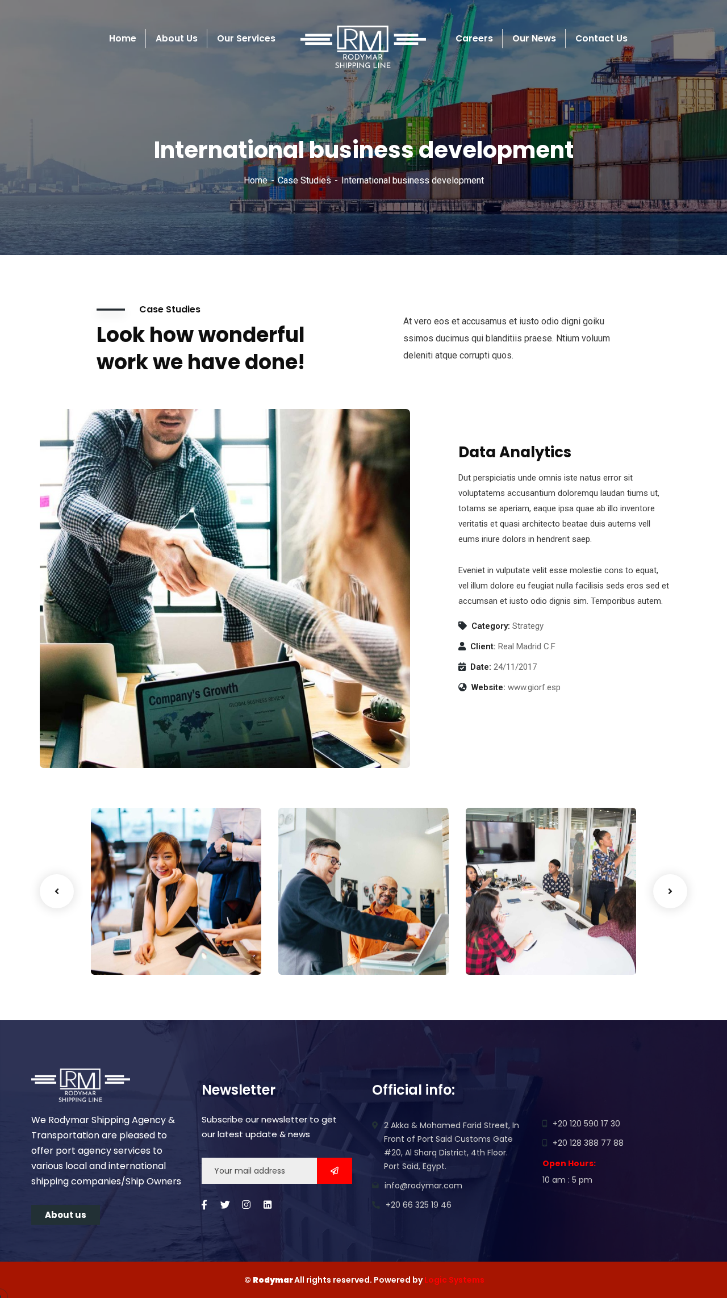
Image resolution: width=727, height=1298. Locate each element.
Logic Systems (454, 1280)
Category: (490, 626)
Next (670, 891)
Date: (480, 667)
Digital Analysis (336, 934)
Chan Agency (519, 934)
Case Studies (304, 180)
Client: (483, 646)
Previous (57, 891)
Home (256, 180)
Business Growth (153, 934)
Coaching (128, 951)
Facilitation (319, 951)
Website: (488, 687)
